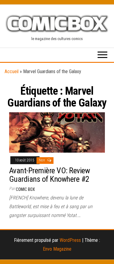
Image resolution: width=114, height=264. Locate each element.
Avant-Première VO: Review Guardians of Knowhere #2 (49, 175)
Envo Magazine (57, 249)
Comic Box (25, 189)
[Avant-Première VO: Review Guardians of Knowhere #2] (57, 132)
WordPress (70, 240)
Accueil (12, 71)
